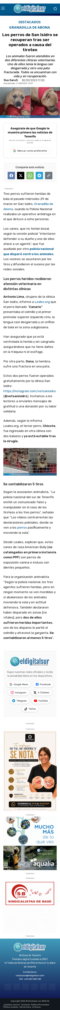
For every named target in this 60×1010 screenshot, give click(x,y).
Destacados (29, 22)
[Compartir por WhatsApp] (30, 175)
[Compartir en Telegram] (39, 175)
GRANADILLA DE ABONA (29, 27)
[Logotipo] (30, 9)
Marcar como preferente (32, 150)
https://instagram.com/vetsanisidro (29, 391)
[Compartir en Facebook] (11, 175)
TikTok (32, 708)
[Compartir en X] (20, 175)
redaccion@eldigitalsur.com (30, 975)
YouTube (43, 700)
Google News (21, 684)
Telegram (21, 700)
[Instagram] (17, 987)
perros (22, 527)
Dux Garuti (11, 80)
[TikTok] (34, 987)
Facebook (45, 684)
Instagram (20, 692)
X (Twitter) (43, 692)
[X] (43, 987)
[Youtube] (52, 987)
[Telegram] (25, 987)
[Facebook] (7, 987)
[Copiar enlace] (48, 175)
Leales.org (42, 302)
